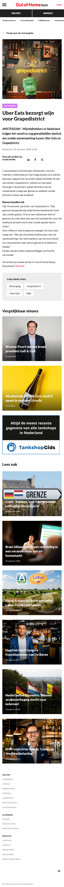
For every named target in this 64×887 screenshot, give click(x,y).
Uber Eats (14, 293)
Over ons (6, 840)
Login (59, 4)
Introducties (8, 824)
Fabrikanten (44, 20)
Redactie (7, 149)
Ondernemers (9, 20)
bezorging (15, 286)
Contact (6, 845)
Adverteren (8, 850)
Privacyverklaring (11, 859)
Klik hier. (20, 265)
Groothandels (27, 20)
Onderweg (7, 779)
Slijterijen (10, 106)
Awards (48, 13)
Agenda (6, 819)
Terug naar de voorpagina (19, 33)
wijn (28, 293)
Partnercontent (10, 828)
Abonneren (8, 854)
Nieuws (16, 13)
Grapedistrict (34, 286)
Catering (6, 793)
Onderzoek (8, 798)
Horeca (6, 784)
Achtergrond (9, 807)
